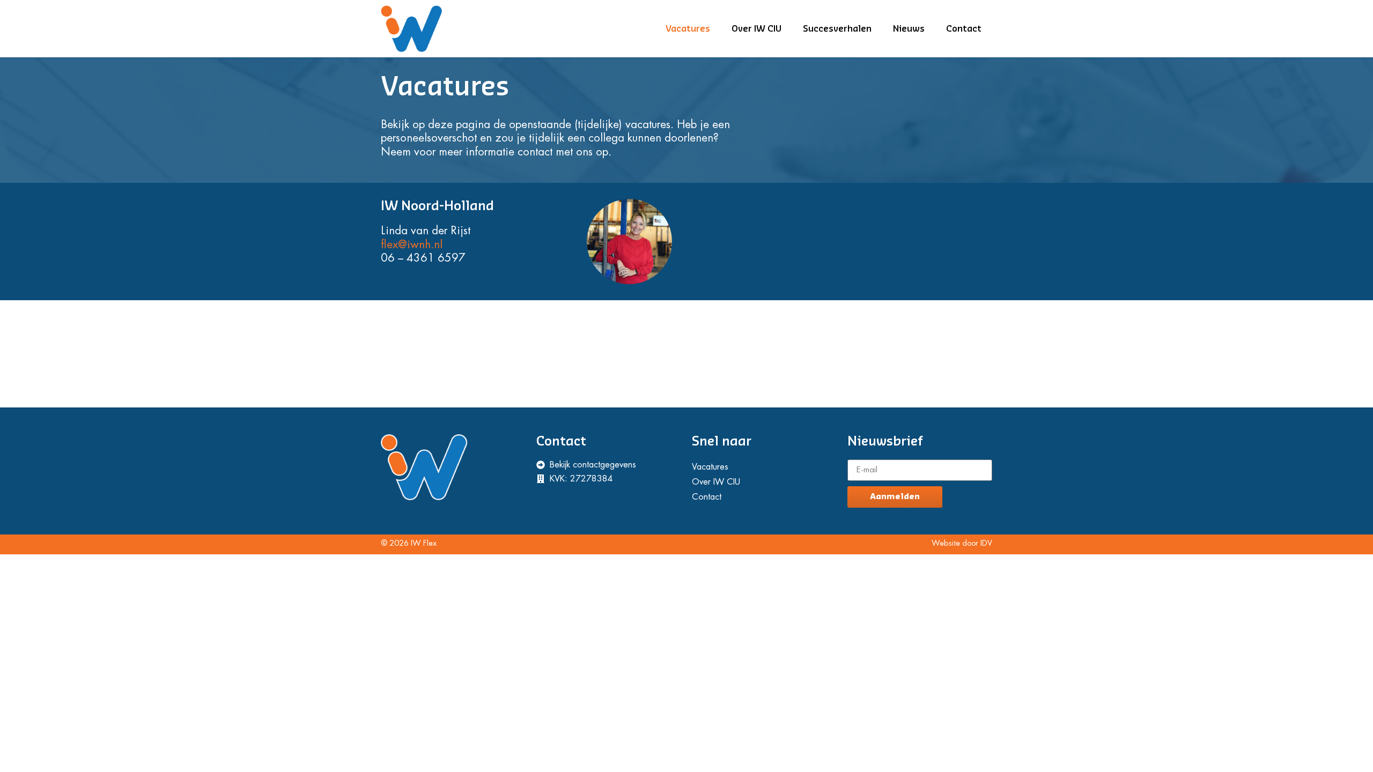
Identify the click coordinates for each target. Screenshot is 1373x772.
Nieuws (909, 29)
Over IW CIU (756, 29)
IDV (986, 543)
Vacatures (688, 29)
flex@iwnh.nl (411, 244)
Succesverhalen (837, 29)
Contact (963, 29)
